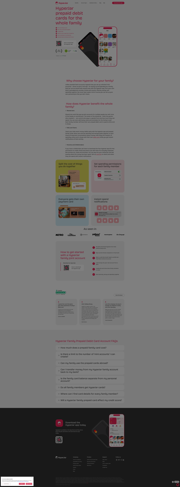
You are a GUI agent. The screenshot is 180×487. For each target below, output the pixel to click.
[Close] (32, 478)
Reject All (22, 483)
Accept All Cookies (29, 483)
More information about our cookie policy (23, 481)
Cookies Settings (6, 483)
